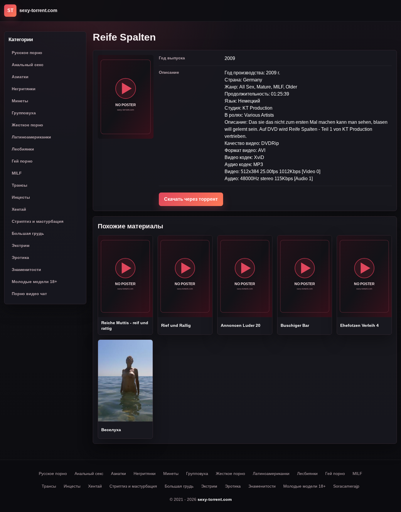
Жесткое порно (27, 125)
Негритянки (24, 89)
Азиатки (20, 77)
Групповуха (24, 113)
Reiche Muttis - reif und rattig (124, 325)
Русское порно (27, 53)
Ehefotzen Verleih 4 (359, 325)
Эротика (20, 257)
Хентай (19, 209)
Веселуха (111, 429)
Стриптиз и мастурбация (37, 221)
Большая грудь (28, 233)
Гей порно (22, 161)
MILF (17, 173)
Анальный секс (27, 65)
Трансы (19, 185)
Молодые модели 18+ (34, 282)
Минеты (20, 101)
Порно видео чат (29, 294)
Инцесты (21, 197)
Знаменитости (26, 269)
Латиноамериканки (31, 137)
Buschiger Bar (295, 325)
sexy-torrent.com (215, 499)
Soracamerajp (346, 486)
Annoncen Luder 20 (240, 325)
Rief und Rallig (176, 325)
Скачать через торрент (191, 199)
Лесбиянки (23, 149)
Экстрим (20, 245)
